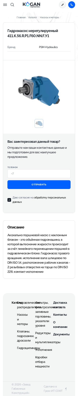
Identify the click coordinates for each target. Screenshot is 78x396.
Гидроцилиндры (28, 348)
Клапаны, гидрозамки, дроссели (25, 336)
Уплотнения (43, 350)
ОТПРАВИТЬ (39, 184)
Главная (21, 17)
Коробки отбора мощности (42, 361)
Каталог (32, 17)
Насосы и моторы (49, 17)
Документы (61, 334)
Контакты (60, 314)
